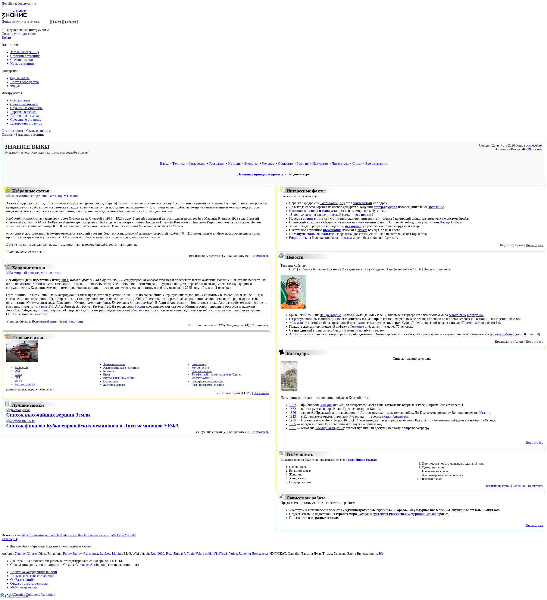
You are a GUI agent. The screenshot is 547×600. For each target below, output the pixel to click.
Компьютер (199, 364)
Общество (285, 163)
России (140, 306)
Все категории (376, 163)
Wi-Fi (18, 381)
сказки (387, 416)
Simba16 (179, 553)
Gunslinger (90, 553)
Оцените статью (16, 596)
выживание (332, 230)
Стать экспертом (38, 130)
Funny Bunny (72, 553)
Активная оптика (114, 364)
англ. (126, 203)
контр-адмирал (385, 207)
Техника (178, 163)
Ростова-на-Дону (332, 203)
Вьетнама (351, 330)
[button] (4, 29)
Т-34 (388, 222)
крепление (436, 207)
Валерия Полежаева (253, 553)
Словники (519, 485)
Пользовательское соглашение (32, 576)
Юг (381, 553)
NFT (18, 377)
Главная (7, 134)
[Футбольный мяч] (20, 421)
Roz (169, 553)
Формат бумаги (201, 378)
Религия (303, 163)
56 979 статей (531, 149)
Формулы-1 (475, 315)
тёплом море (350, 237)
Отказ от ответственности (29, 583)
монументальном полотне (314, 234)
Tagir (190, 553)
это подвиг (363, 214)
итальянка (353, 226)
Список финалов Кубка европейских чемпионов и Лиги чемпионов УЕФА (92, 425)
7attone (20, 553)
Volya (233, 553)
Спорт (357, 163)
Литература (340, 163)
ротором (261, 203)
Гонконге (357, 326)
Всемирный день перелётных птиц (57, 321)
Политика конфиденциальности (33, 572)
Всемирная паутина (329, 428)
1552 (292, 409)
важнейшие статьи (362, 459)
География (216, 163)
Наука (164, 163)
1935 (292, 420)
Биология (251, 163)
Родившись (298, 237)
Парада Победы (451, 222)
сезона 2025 (457, 315)
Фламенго (298, 322)
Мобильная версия (23, 587)
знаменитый (362, 203)
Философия (196, 163)
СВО (292, 269)
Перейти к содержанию (19, 3)
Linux (18, 374)
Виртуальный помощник (119, 378)
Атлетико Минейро (504, 334)
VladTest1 (220, 553)
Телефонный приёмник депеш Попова (216, 374)
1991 (292, 428)
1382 (292, 405)
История (234, 163)
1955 (292, 424)
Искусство (320, 163)
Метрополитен (201, 367)
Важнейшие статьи (498, 485)
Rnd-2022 (157, 553)
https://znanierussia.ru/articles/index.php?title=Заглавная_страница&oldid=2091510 (78, 535)
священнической (329, 214)
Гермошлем (110, 381)
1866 (292, 412)
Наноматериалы (202, 371)
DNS (18, 370)
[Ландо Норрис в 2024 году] (293, 308)
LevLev (105, 553)
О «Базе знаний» (22, 579)
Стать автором (12, 130)
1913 (292, 416)
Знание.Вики (509, 149)
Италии (484, 412)
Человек (268, 163)
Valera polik (204, 553)
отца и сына (320, 211)
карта (363, 514)
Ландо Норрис (330, 315)
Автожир (38, 252)
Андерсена (400, 416)
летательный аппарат (222, 203)
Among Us (21, 367)
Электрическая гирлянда (207, 381)
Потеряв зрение (301, 218)
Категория (9, 539)
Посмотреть (260, 255)
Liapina (117, 553)
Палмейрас (470, 322)
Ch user (31, 553)
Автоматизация (25, 384)
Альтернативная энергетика (121, 367)
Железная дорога (114, 384)
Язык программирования (208, 384)
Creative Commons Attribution (84, 564)
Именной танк (299, 211)
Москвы (326, 405)
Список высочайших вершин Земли (48, 415)
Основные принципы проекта (260, 174)
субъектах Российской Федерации (399, 514)
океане (362, 230)
